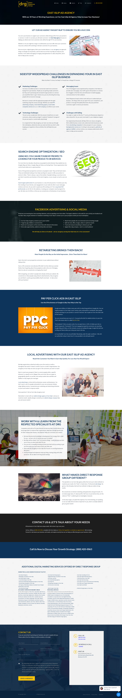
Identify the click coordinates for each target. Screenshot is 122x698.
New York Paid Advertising (64, 603)
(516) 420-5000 (81, 639)
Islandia (25, 596)
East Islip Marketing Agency (54, 580)
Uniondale (42, 603)
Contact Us (88, 3)
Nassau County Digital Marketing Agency (61, 598)
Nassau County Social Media (53, 615)
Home (57, 3)
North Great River (24, 593)
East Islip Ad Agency (23, 575)
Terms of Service (86, 694)
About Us (73, 3)
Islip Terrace (42, 591)
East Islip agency (55, 38)
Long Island (36, 591)
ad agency (56, 49)
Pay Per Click (76, 320)
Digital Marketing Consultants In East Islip (57, 576)
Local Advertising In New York (61, 601)
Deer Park (33, 601)
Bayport (26, 600)
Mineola (38, 603)
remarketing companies (75, 125)
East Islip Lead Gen (52, 578)
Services (64, 3)
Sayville (36, 596)
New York (32, 591)
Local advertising (22, 382)
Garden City (33, 603)
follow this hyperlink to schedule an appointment (71, 530)
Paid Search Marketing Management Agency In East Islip (31, 581)
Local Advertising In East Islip (25, 580)
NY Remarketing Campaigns (57, 608)
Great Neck (25, 605)
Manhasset (20, 605)
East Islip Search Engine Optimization (85, 583)
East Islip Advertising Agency (54, 575)
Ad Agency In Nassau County (57, 593)
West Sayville (42, 595)
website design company (50, 398)
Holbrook (37, 601)
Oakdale (35, 593)
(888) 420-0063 (39, 530)
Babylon (28, 601)
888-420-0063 (98, 3)
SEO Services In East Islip (53, 585)
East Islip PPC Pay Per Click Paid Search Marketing (88, 581)
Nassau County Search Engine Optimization (62, 610)
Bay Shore (40, 593)
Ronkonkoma (21, 600)
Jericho (30, 605)
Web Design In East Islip (53, 588)
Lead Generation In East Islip (83, 578)
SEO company (42, 107)
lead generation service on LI (73, 127)
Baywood (40, 596)
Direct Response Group (31, 694)
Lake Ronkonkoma (22, 601)
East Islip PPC (51, 581)
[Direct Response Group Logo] (27, 4)
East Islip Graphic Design (24, 578)
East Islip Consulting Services (83, 575)
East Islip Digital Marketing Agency (84, 576)
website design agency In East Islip (43, 396)
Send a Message (26, 678)
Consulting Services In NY (59, 595)
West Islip (37, 598)
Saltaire (41, 598)
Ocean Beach (21, 598)
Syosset (29, 603)
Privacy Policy (31, 671)
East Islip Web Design (23, 588)
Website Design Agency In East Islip (85, 588)
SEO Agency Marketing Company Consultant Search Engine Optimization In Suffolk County (60, 611)
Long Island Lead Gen (62, 600)
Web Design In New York (65, 615)
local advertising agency (41, 104)
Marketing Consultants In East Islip (26, 576)
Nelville (19, 603)
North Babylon (31, 600)
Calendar (81, 646)
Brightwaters (31, 595)
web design (98, 484)
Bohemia (37, 595)
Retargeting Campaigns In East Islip (55, 583)
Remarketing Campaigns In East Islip (26, 583)
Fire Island (26, 598)
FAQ (80, 3)
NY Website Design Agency (61, 616)
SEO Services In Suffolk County (67, 613)
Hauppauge (31, 598)
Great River (31, 593)
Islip (19, 593)
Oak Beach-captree (39, 600)
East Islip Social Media (82, 585)
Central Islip (25, 595)
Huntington (24, 603)
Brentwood (20, 596)
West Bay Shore (30, 596)
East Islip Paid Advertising (82, 580)
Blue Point (42, 601)
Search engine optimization (25, 183)
